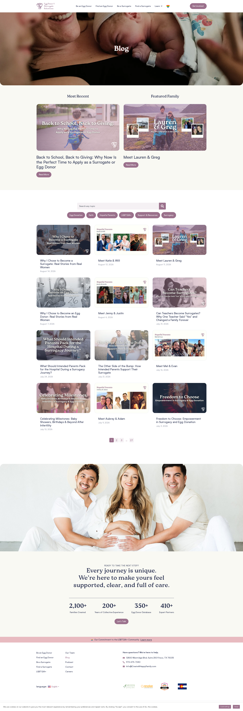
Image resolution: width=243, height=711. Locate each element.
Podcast (69, 662)
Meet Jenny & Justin (111, 313)
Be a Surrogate (43, 662)
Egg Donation (76, 215)
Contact (69, 667)
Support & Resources (148, 215)
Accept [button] (236, 707)
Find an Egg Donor (45, 657)
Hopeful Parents (107, 215)
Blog (67, 657)
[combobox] (118, 206)
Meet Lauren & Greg (141, 157)
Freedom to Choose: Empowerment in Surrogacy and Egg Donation (178, 420)
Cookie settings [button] (224, 707)
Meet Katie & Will (109, 260)
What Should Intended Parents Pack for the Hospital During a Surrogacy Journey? (62, 369)
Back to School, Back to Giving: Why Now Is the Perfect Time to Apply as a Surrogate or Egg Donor (76, 162)
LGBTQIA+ (126, 215)
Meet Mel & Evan (166, 366)
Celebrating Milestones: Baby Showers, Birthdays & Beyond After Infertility (62, 422)
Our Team (70, 652)
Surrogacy (169, 215)
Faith (91, 215)
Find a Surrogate (44, 667)
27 (132, 440)
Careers (69, 671)
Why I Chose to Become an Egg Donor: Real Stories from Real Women (60, 316)
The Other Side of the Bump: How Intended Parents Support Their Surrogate (119, 369)
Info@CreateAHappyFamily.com (141, 666)
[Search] (162, 206)
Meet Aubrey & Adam (111, 418)
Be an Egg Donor (44, 652)
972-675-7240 (133, 662)
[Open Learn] (162, 6)
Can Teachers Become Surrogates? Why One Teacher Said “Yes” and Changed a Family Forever (178, 316)
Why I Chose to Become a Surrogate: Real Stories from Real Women (61, 264)
